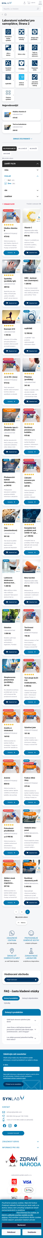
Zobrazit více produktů (21, 138)
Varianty (10, 252)
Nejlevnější (22, 148)
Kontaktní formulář (13, 1133)
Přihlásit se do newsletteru (13, 1084)
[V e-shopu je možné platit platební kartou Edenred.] (27, 1198)
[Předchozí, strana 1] (22, 912)
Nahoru (23, 922)
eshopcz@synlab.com (14, 1112)
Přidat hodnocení (12, 980)
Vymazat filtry (9, 204)
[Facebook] (4, 1125)
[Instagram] (10, 1125)
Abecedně (6, 153)
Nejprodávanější (9, 148)
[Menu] (40, 2)
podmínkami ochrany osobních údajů (14, 1078)
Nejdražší (33, 148)
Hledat (38, 9)
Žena (11, 183)
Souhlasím (32, 1232)
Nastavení (21, 1225)
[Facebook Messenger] (15, 1125)
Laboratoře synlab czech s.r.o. (21, 1175)
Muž (11, 180)
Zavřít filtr (9, 164)
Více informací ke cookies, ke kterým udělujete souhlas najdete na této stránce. (20, 1214)
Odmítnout (11, 1232)
